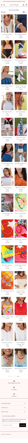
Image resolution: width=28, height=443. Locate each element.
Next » (18, 376)
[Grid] (24, 12)
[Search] (5, 4)
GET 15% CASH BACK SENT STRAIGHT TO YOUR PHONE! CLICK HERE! (14, 1)
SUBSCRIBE (22, 425)
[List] (26, 12)
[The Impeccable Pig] (14, 5)
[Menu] (1, 4)
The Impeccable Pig (7, 434)
